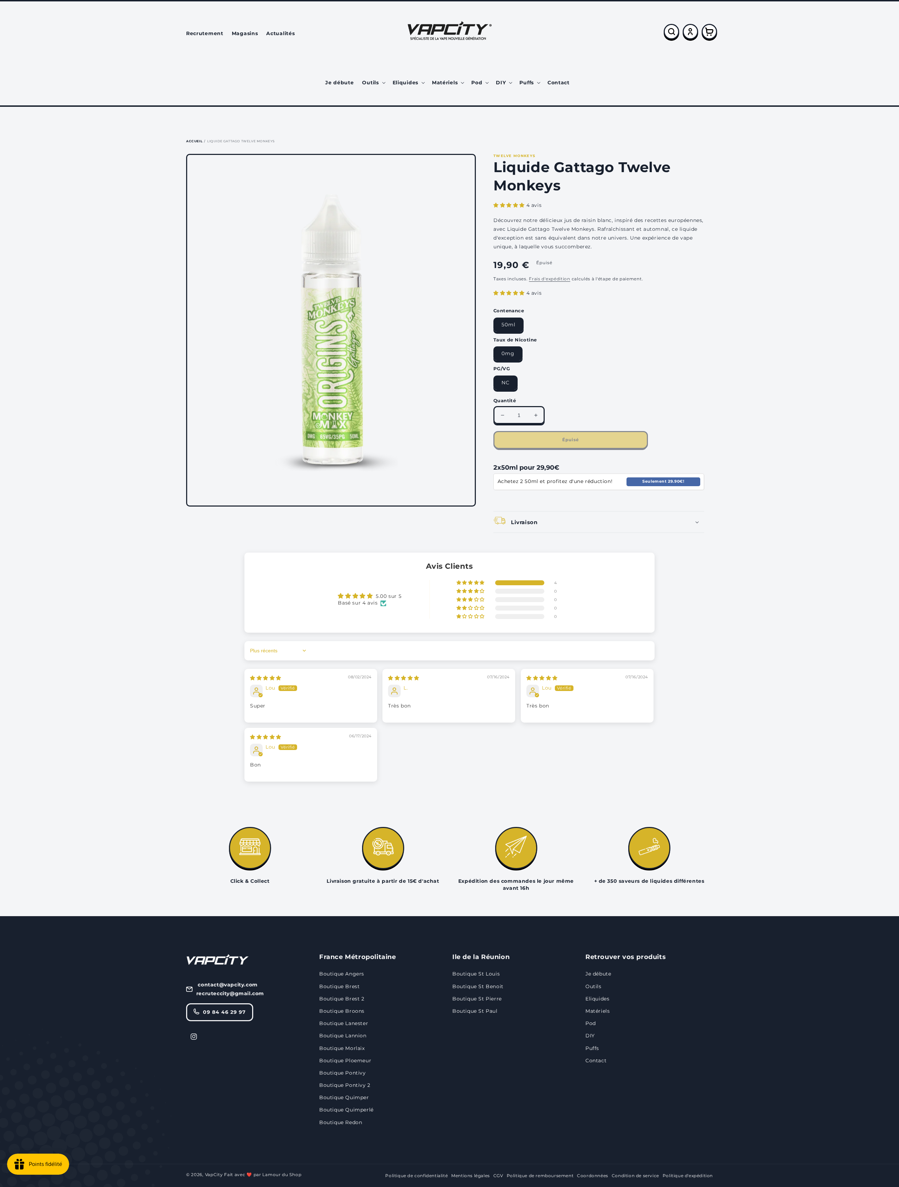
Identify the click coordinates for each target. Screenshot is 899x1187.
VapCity (214, 1174)
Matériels (597, 1011)
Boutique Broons (342, 1011)
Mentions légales (470, 1175)
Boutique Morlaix (342, 1048)
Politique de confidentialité (416, 1175)
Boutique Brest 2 (342, 999)
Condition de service (635, 1175)
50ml (508, 324)
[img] (265, 678)
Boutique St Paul (475, 1011)
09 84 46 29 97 (224, 1012)
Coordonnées (592, 1175)
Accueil (194, 141)
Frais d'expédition (549, 278)
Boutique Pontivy (342, 1073)
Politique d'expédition (688, 1175)
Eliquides (597, 999)
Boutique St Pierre (477, 999)
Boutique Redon (340, 1122)
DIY (590, 1035)
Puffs (592, 1048)
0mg (507, 353)
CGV (498, 1175)
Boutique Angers (341, 974)
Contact (595, 1060)
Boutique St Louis (476, 974)
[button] (373, 82)
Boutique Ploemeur (345, 1060)
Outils (593, 986)
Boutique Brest (339, 986)
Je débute (598, 974)
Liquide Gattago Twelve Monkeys (241, 141)
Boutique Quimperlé (346, 1110)
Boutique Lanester (343, 1023)
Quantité (504, 400)
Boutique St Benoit (478, 986)
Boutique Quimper (344, 1097)
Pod (590, 1023)
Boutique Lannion (343, 1035)
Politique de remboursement (540, 1175)
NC (505, 382)
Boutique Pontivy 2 (344, 1085)
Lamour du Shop (281, 1174)
